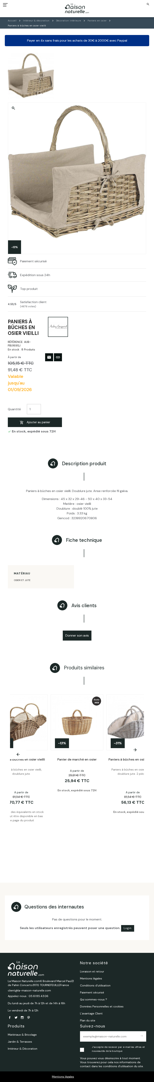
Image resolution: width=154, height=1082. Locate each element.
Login (128, 928)
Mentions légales (63, 1076)
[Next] (135, 750)
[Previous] (18, 754)
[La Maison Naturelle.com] (77, 8)
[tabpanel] (77, 777)
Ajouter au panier (38, 422)
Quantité (14, 409)
